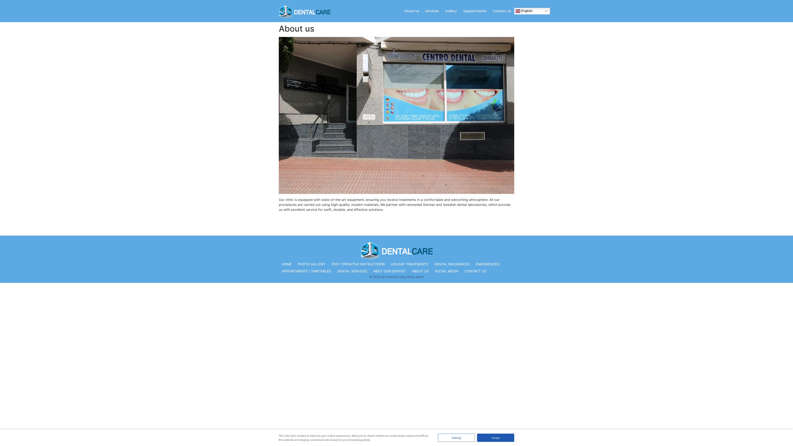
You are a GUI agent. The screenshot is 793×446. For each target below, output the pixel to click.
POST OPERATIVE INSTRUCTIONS (358, 264)
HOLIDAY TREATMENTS (409, 264)
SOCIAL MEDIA (446, 271)
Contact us (502, 11)
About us (411, 11)
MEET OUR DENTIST (389, 271)
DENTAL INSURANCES (452, 264)
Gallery (451, 11)
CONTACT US (475, 271)
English (526, 11)
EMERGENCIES (487, 264)
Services (432, 11)
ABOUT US (420, 271)
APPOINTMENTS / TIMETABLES (306, 271)
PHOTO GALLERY (311, 264)
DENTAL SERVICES (352, 271)
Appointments (475, 11)
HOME (287, 264)
